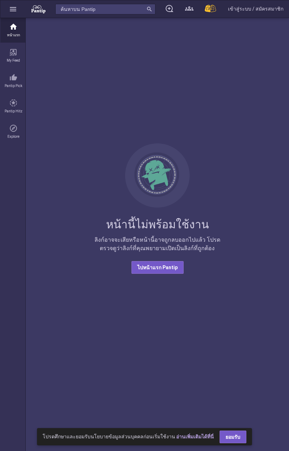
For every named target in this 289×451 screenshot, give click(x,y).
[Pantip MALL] (210, 9)
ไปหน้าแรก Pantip (157, 267)
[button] (13, 9)
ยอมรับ (233, 437)
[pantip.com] (38, 9)
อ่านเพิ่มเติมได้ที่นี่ (195, 436)
